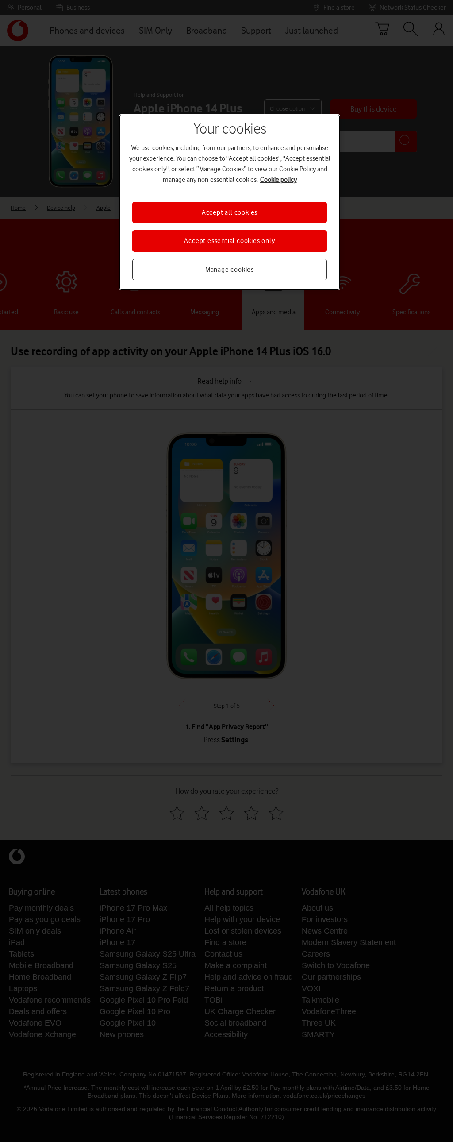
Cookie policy (278, 180)
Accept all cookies (229, 212)
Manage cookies (229, 270)
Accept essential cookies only (229, 241)
